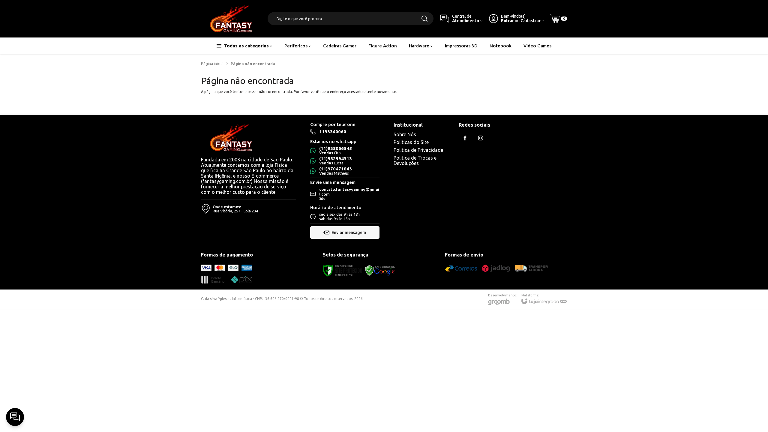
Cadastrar (530, 21)
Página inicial (212, 64)
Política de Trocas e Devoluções (415, 160)
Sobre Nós (405, 134)
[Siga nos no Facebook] (465, 138)
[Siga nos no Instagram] (480, 138)
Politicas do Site (411, 142)
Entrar (507, 21)
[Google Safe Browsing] (380, 270)
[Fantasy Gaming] (231, 19)
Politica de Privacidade (418, 150)
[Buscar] (424, 18)
